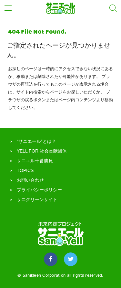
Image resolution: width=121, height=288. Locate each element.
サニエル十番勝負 (35, 160)
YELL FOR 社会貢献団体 (42, 151)
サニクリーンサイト (37, 199)
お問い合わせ (30, 180)
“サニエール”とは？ (36, 141)
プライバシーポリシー (39, 189)
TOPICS (25, 170)
